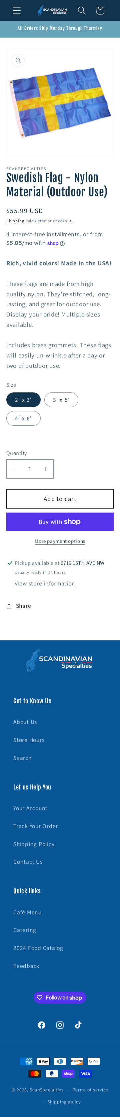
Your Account (30, 808)
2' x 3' (23, 399)
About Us (25, 722)
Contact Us (28, 861)
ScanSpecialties (47, 1090)
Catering (24, 930)
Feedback (26, 966)
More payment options (60, 541)
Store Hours (28, 740)
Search (22, 758)
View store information (45, 583)
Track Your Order (35, 826)
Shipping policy (63, 1102)
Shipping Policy (33, 844)
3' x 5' (61, 399)
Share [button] (23, 605)
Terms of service (90, 1090)
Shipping (15, 221)
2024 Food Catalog (38, 948)
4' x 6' (23, 418)
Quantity (16, 453)
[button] (17, 10)
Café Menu (27, 912)
